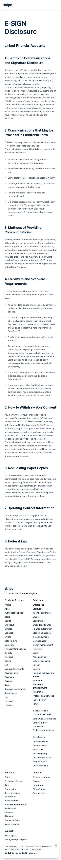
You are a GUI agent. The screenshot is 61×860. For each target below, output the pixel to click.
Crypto (8, 636)
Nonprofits (38, 691)
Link (7, 664)
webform (40, 428)
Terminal (9, 700)
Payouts (9, 680)
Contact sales (40, 793)
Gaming (36, 668)
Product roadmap (41, 777)
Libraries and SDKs (42, 757)
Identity (8, 652)
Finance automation (42, 628)
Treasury (9, 704)
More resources (12, 824)
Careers (37, 781)
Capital (8, 620)
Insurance (37, 680)
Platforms (38, 648)
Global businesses (42, 632)
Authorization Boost (14, 612)
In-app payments (41, 636)
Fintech (36, 664)
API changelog (40, 753)
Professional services (43, 695)
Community (10, 789)
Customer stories (13, 781)
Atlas (7, 608)
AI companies (39, 656)
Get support (11, 835)
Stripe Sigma (11, 692)
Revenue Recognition (15, 688)
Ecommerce (39, 620)
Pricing (8, 604)
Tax (6, 696)
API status (38, 749)
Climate (8, 628)
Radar (7, 684)
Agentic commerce (42, 612)
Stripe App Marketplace (44, 718)
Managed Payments (14, 668)
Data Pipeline (11, 640)
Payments (10, 676)
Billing (7, 616)
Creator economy (41, 660)
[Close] (55, 846)
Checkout (9, 624)
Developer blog (40, 765)
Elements (9, 644)
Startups (37, 608)
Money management (43, 644)
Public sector (39, 699)
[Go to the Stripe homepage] (8, 589)
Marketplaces (39, 640)
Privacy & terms (12, 800)
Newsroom (38, 785)
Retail (35, 703)
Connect (9, 632)
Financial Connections (15, 648)
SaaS (35, 652)
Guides (8, 777)
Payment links (11, 672)
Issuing (8, 660)
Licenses (9, 811)
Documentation (40, 741)
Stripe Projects (40, 761)
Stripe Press (39, 789)
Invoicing (9, 656)
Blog (7, 785)
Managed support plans (16, 839)
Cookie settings (12, 820)
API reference (39, 745)
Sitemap (9, 815)
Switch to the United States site (21, 852)
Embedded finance (42, 624)
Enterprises (38, 604)
